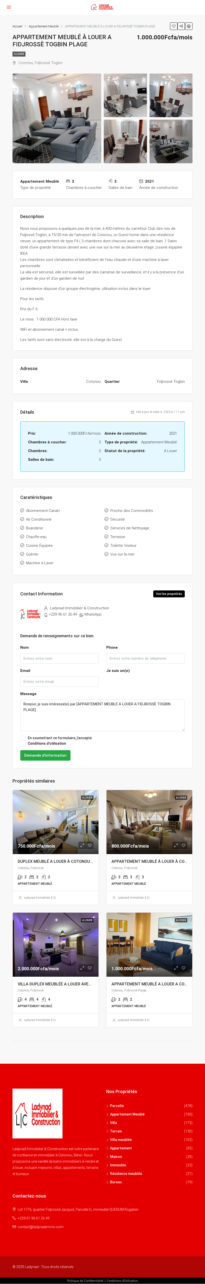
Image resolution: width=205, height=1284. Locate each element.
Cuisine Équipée (39, 545)
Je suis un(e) (118, 670)
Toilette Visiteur (123, 545)
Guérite (32, 554)
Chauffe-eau (36, 537)
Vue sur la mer (122, 554)
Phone (112, 647)
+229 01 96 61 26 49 (34, 1218)
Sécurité (117, 519)
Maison (116, 1157)
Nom (24, 647)
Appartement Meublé (127, 1114)
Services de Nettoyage (129, 528)
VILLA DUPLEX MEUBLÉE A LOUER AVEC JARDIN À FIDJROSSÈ (74, 984)
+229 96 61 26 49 (63, 614)
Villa (113, 1123)
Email (25, 670)
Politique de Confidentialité (85, 1281)
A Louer (19, 54)
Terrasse (117, 537)
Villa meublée (121, 1140)
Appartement (121, 1148)
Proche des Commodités (131, 510)
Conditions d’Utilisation (122, 1281)
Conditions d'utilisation (47, 743)
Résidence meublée (126, 1174)
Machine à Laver (40, 563)
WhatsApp (93, 614)
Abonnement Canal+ (43, 510)
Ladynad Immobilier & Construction (47, 897)
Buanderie (34, 528)
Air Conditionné (39, 519)
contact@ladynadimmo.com (41, 1227)
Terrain (116, 1131)
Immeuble (118, 1165)
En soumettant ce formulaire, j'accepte (60, 740)
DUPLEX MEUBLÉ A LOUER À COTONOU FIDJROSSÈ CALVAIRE (74, 861)
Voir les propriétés (169, 594)
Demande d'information (45, 755)
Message (28, 694)
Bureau (116, 1182)
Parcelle (117, 1106)
